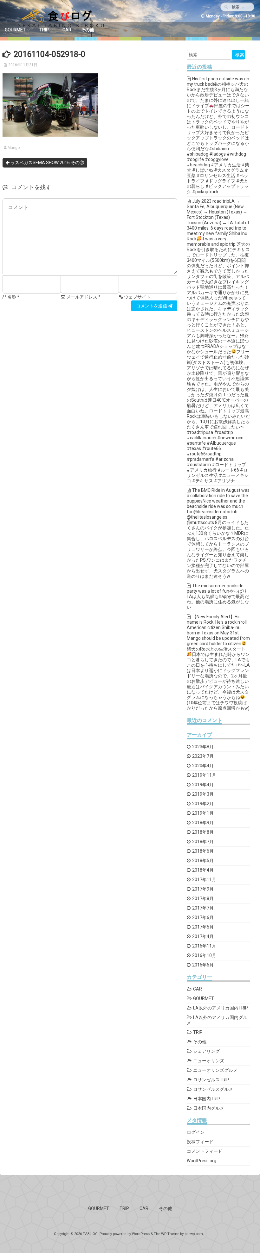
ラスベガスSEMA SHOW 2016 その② (47, 162)
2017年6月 (203, 917)
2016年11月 (204, 945)
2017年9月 (203, 889)
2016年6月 (203, 964)
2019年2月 (203, 803)
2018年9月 (203, 822)
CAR (66, 29)
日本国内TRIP (206, 1098)
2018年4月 (203, 870)
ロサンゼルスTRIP (211, 1079)
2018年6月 (203, 851)
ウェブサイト (137, 296)
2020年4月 (203, 765)
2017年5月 (203, 926)
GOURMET (15, 29)
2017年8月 (203, 898)
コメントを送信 (152, 305)
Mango (14, 147)
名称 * (12, 296)
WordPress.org (201, 1160)
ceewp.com (194, 1234)
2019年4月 (203, 784)
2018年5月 (203, 860)
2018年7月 (203, 841)
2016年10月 (204, 955)
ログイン (196, 1132)
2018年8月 (203, 832)
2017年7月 (203, 907)
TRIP (44, 29)
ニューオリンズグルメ (215, 1070)
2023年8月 (203, 746)
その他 (87, 29)
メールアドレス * (83, 296)
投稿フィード (200, 1141)
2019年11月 (204, 775)
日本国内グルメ (208, 1108)
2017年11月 (204, 879)
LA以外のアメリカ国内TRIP (220, 1007)
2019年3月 (203, 794)
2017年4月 (203, 936)
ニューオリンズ (208, 1060)
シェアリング (206, 1051)
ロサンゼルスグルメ (213, 1089)
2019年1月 (203, 813)
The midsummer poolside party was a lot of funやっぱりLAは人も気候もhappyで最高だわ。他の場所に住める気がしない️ (218, 596)
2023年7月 (203, 756)
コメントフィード (204, 1151)
